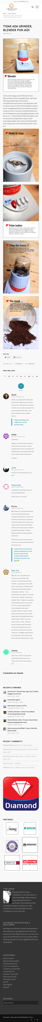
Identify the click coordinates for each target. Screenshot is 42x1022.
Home (12, 15)
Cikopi (11, 1017)
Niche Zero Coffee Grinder (24, 745)
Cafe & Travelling (8, 966)
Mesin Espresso (8, 977)
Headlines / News (8, 974)
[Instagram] (37, 1019)
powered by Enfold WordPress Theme (23, 1017)
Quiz (4, 982)
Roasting (6, 984)
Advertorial (7, 958)
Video (5, 987)
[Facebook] (34, 1019)
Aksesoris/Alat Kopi (9, 961)
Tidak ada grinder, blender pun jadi (17, 28)
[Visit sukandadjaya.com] (21, 810)
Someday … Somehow (14, 763)
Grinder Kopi (18, 15)
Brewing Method (8, 963)
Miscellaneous (8, 979)
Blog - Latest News (9, 13)
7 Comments (18, 364)
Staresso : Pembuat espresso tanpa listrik (21, 767)
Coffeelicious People (10, 969)
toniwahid (31, 364)
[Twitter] (31, 1019)
